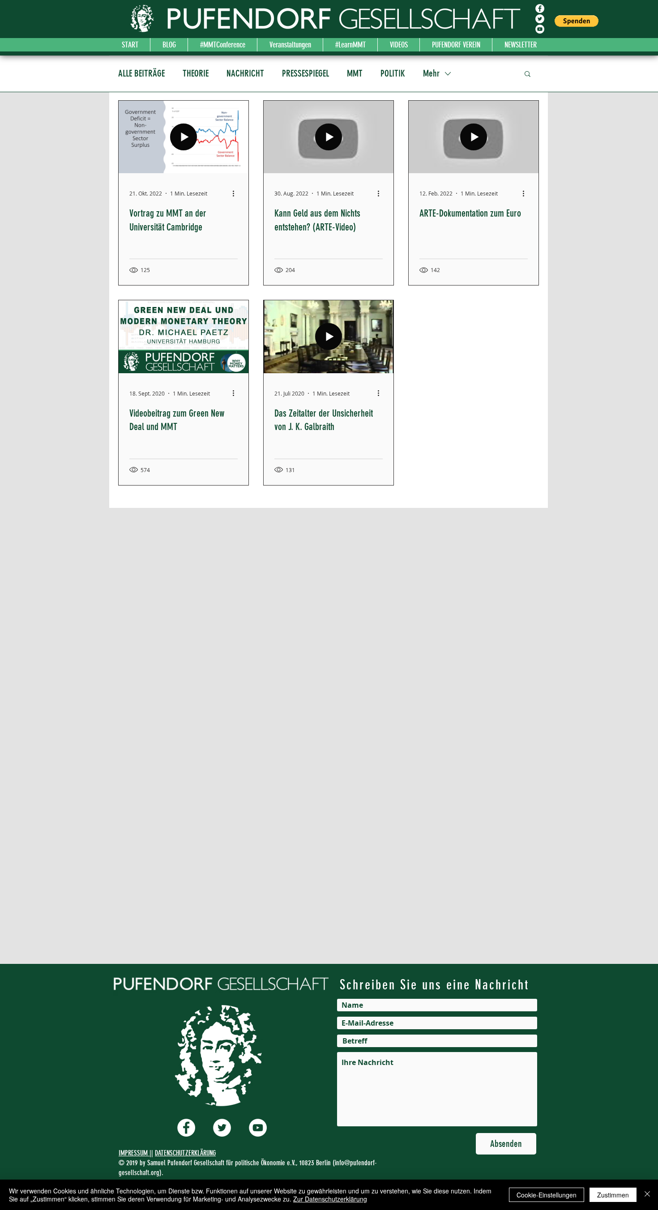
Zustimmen (613, 1194)
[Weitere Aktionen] (236, 193)
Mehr (431, 73)
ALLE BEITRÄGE (141, 73)
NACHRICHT (245, 73)
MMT (355, 73)
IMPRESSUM (134, 1153)
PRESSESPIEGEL (305, 73)
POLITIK (392, 73)
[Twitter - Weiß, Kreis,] (539, 18)
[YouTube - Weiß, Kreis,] (539, 29)
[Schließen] (647, 1195)
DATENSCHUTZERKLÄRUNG (185, 1153)
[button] (576, 21)
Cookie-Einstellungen (547, 1194)
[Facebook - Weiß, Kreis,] (539, 8)
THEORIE (196, 73)
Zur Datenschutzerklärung (330, 1198)
